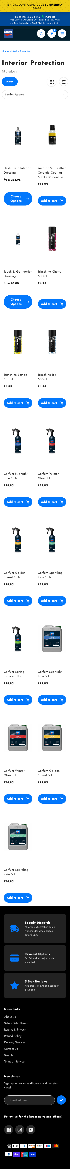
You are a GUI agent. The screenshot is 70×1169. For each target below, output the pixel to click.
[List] (63, 81)
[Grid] (51, 81)
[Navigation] (62, 33)
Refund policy (12, 1036)
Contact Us (11, 1049)
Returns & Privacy (15, 1029)
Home (5, 51)
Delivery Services (14, 1042)
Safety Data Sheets (15, 1023)
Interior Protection (21, 51)
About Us (10, 1017)
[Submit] (61, 1100)
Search (8, 1055)
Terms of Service (14, 1061)
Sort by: (9, 94)
